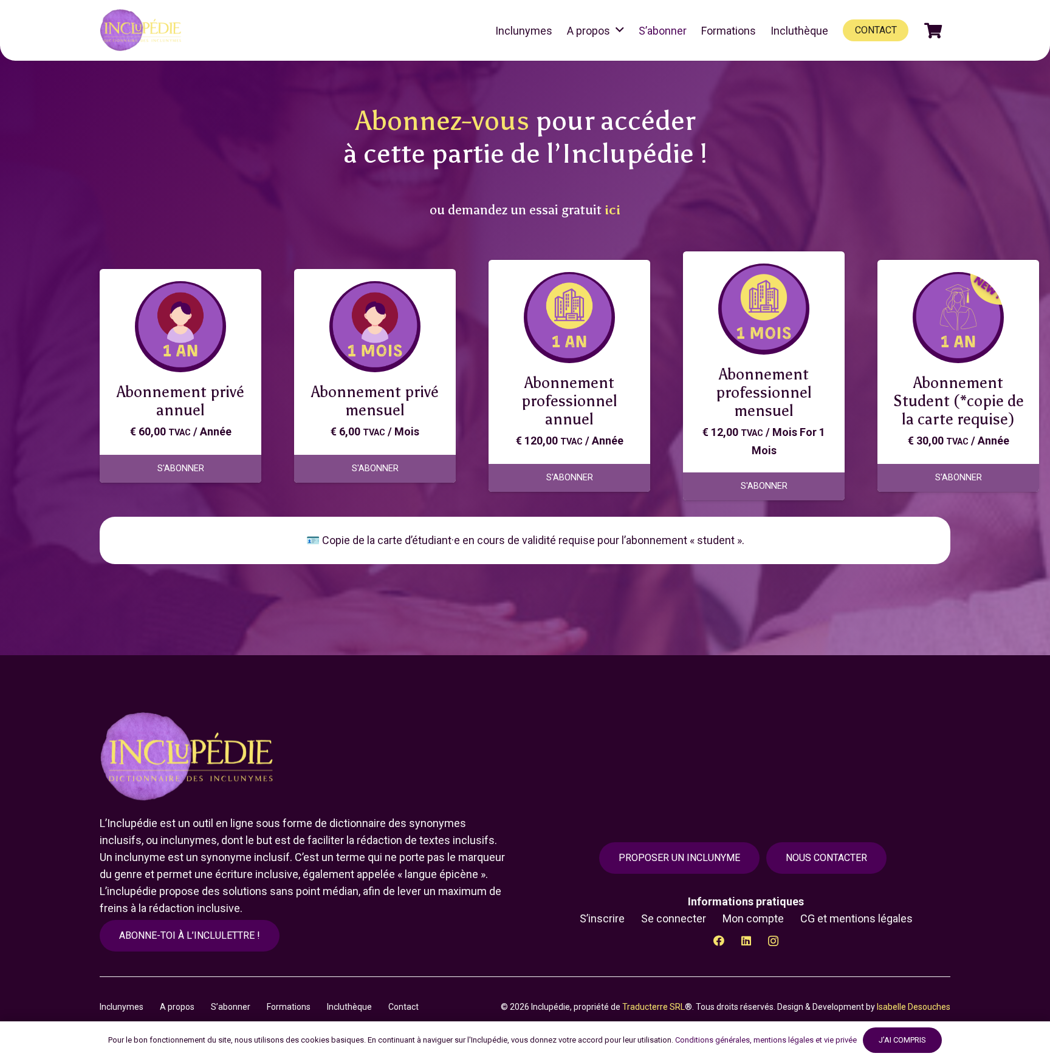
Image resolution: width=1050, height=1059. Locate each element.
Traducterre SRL (653, 1007)
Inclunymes (121, 1007)
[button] (620, 30)
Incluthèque (349, 1007)
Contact (403, 1007)
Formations (289, 1007)
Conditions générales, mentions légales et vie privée (766, 1039)
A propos (177, 1007)
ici (612, 210)
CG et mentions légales (856, 918)
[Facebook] (718, 941)
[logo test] (142, 30)
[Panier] (933, 30)
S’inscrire (602, 918)
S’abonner (230, 1007)
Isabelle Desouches (913, 1007)
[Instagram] (773, 941)
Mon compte (753, 918)
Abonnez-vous (442, 120)
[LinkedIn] (746, 941)
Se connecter (673, 918)
